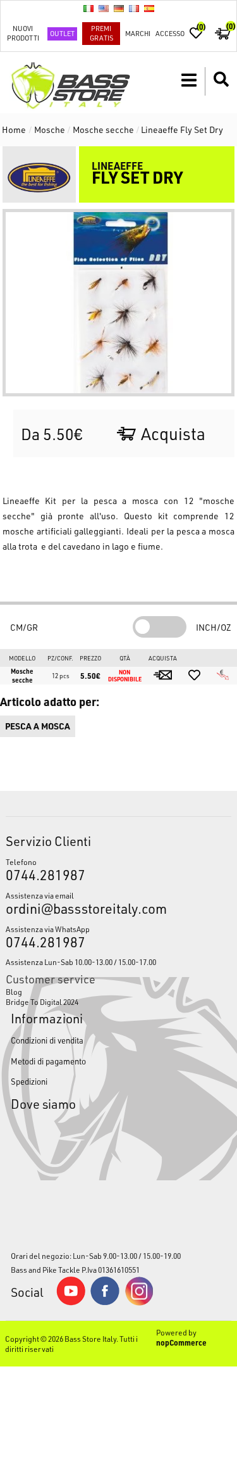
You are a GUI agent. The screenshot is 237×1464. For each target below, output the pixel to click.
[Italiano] (88, 8)
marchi (137, 33)
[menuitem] (118, 992)
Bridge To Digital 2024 (42, 1002)
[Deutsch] (118, 8)
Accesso (170, 33)
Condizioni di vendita (47, 1040)
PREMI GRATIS (101, 32)
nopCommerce (181, 1342)
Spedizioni (29, 1081)
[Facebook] (104, 1302)
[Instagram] (139, 1302)
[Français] (134, 8)
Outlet (62, 33)
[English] (103, 8)
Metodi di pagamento (48, 1061)
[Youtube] (70, 1302)
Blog (14, 992)
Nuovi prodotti (23, 32)
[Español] (149, 8)
